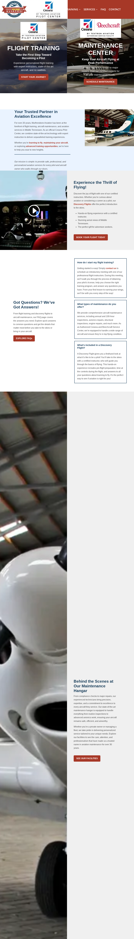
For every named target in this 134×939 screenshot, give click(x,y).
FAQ (103, 9)
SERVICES (89, 9)
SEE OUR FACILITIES (87, 758)
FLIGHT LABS (45, 9)
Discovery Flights (82, 204)
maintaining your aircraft (56, 143)
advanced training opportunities (42, 146)
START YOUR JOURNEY (33, 77)
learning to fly (36, 143)
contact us (111, 268)
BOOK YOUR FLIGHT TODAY (90, 237)
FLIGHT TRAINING (67, 9)
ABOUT (27, 9)
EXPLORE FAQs (24, 338)
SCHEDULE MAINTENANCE (100, 82)
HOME (16, 9)
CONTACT (115, 9)
